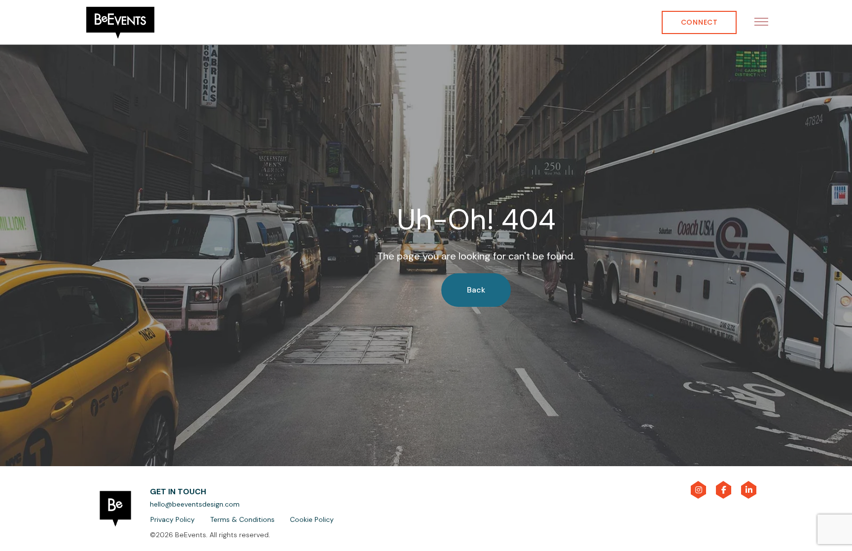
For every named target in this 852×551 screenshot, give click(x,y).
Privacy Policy (172, 519)
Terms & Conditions (242, 519)
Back (476, 290)
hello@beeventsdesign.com (195, 504)
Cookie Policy (312, 519)
